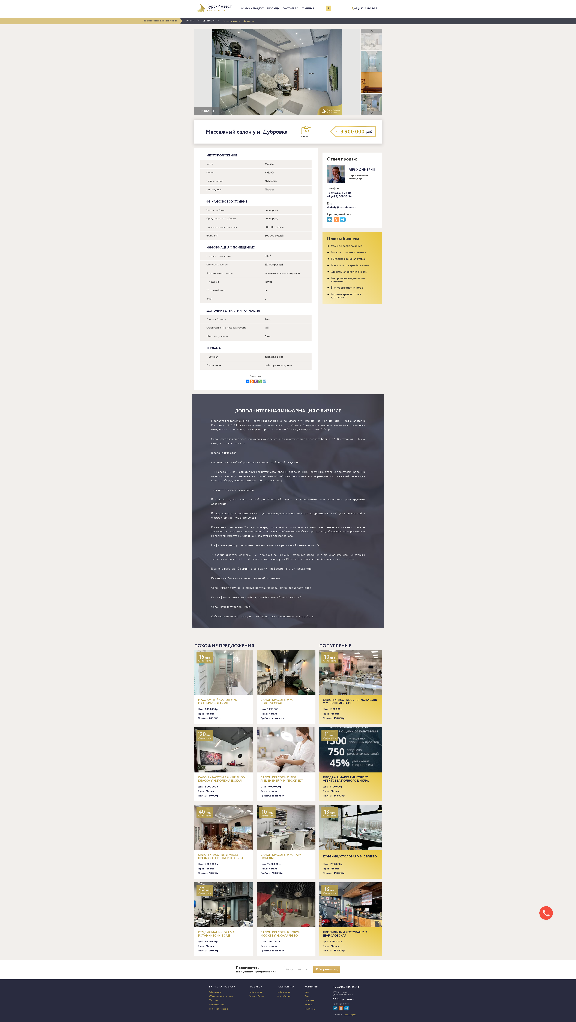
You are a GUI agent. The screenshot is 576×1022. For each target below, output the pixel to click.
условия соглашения (538, 540)
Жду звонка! (550, 529)
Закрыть (567, 3)
